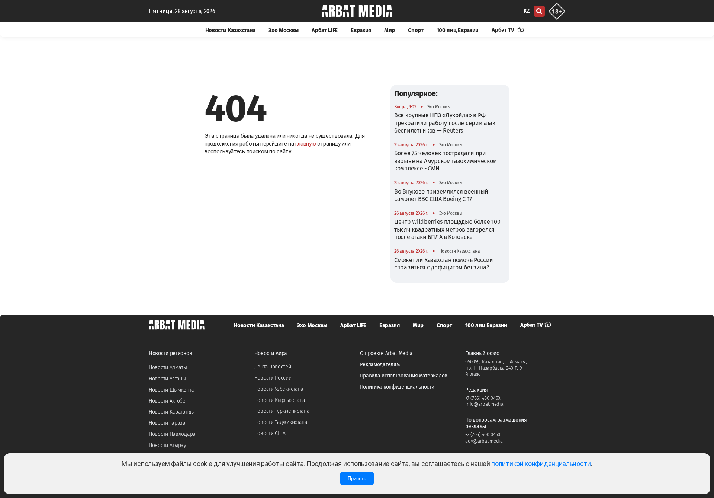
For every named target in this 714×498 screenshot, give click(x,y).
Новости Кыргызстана (279, 400)
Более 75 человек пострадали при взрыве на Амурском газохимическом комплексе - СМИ (445, 161)
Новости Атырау (167, 445)
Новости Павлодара (172, 434)
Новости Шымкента (171, 390)
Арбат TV (503, 29)
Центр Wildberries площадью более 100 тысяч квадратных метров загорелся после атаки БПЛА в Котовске (447, 229)
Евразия (361, 30)
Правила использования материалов (403, 376)
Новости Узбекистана (278, 389)
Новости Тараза (167, 423)
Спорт (416, 30)
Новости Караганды (172, 412)
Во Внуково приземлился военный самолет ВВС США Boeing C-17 (441, 195)
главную (305, 143)
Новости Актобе (167, 401)
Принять (357, 478)
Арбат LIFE (325, 30)
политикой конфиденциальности (541, 463)
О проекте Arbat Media (386, 353)
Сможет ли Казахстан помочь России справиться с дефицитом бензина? (443, 263)
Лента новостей (272, 367)
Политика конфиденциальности (397, 387)
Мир (389, 30)
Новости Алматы (168, 367)
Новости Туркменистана (282, 411)
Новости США (270, 433)
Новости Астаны (167, 379)
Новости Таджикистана (281, 422)
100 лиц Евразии (458, 30)
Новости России (273, 378)
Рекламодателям (380, 364)
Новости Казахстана (230, 30)
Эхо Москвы (283, 30)
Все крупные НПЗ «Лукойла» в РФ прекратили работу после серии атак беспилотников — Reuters (444, 123)
